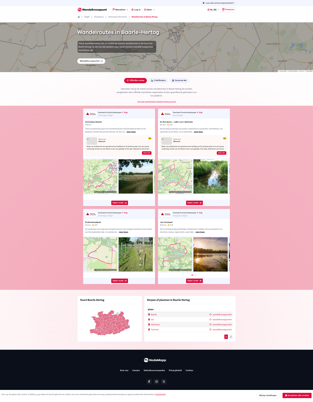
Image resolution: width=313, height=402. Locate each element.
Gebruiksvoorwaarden (154, 370)
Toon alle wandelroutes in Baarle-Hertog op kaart (156, 101)
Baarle (154, 314)
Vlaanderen (99, 17)
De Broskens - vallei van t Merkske (176, 122)
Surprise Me (180, 80)
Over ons (124, 370)
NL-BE (213, 9)
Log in (137, 9)
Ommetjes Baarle (93, 122)
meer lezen (131, 132)
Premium (229, 9)
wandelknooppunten (222, 314)
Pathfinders (160, 80)
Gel (152, 319)
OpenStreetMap (292, 71)
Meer (149, 9)
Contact (136, 370)
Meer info (146, 153)
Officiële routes (137, 80)
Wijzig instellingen (268, 395)
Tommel (154, 329)
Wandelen (120, 9)
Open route (118, 202)
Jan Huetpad (166, 222)
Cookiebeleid (160, 394)
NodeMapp (309, 71)
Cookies (189, 370)
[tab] (192, 275)
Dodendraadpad (93, 222)
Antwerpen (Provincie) (117, 17)
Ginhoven (155, 324)
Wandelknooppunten (90, 61)
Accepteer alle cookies (298, 395)
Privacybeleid (175, 370)
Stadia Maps (283, 71)
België (86, 17)
